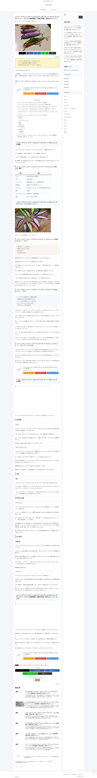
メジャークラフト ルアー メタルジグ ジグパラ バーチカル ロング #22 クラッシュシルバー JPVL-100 (40, 88)
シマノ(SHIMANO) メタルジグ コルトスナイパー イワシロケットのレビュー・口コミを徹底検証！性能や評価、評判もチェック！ (73, 35)
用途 (19, 122)
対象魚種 (21, 131)
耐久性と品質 (21, 126)
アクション (22, 133)
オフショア (22, 665)
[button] (52, 53)
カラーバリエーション (24, 120)
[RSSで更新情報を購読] (39, 680)
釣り (46, 665)
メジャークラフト (32, 665)
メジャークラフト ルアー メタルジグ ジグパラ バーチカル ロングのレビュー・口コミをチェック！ (37, 106)
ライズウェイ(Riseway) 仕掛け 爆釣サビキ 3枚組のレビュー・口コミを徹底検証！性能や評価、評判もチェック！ (73, 43)
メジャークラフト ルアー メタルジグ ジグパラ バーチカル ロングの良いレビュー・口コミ (37, 109)
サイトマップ (80, 774)
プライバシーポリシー (67, 774)
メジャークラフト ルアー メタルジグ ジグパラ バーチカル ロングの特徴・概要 (34, 104)
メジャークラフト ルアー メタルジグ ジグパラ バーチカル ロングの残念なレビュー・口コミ (37, 108)
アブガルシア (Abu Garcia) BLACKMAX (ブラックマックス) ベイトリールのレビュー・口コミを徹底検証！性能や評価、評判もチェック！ (73, 59)
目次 (36, 100)
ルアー (17, 665)
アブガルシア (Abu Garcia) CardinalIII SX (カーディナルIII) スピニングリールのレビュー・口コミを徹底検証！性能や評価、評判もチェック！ (73, 50)
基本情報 (20, 116)
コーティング (22, 127)
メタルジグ (38, 665)
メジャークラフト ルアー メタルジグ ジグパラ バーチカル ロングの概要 (32, 102)
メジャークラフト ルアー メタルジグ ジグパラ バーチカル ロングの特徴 (32, 115)
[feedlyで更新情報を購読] (36, 680)
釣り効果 (20, 129)
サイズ (21, 118)
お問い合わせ (74, 774)
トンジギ (26, 665)
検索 (65, 14)
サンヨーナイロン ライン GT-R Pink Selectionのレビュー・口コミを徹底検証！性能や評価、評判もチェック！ (72, 28)
